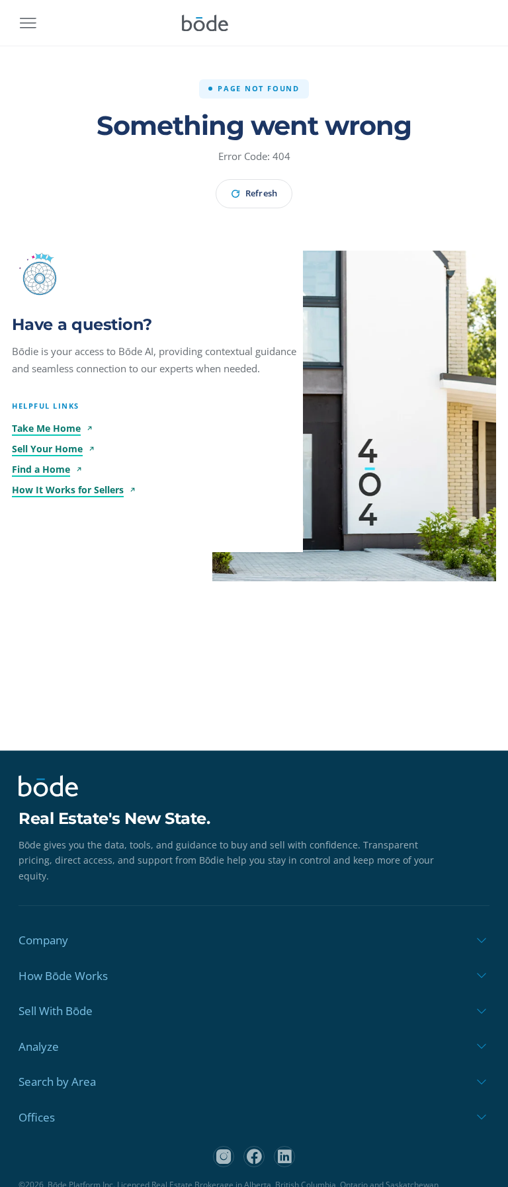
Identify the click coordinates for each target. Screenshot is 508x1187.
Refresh (260, 193)
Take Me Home (46, 428)
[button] (39, 278)
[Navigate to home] (205, 23)
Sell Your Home (47, 448)
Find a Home (41, 469)
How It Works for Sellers (68, 489)
